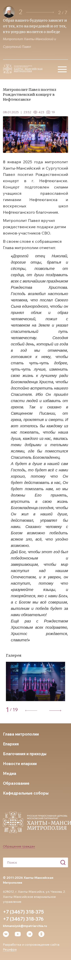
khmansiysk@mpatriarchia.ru (25, 926)
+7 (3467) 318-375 (23, 912)
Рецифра (10, 949)
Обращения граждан (19, 846)
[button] (40, 12)
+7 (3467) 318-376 (23, 919)
